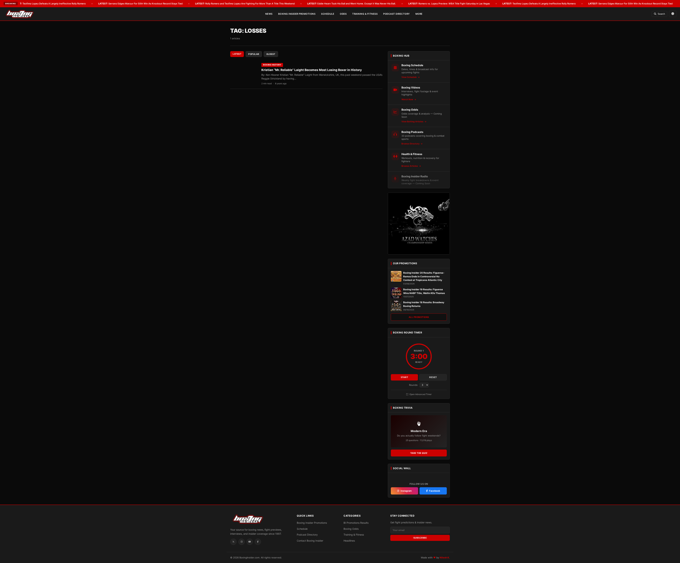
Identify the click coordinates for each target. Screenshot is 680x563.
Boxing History (272, 65)
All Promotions (419, 317)
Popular (253, 54)
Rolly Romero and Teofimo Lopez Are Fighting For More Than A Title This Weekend (245, 3)
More (419, 13)
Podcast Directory (396, 13)
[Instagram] (241, 542)
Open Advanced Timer (420, 394)
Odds (343, 13)
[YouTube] (249, 542)
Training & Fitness (365, 13)
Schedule (327, 13)
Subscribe (420, 538)
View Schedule (409, 77)
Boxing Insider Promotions (297, 13)
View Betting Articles (412, 121)
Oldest (270, 54)
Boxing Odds (351, 528)
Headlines (349, 540)
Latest (237, 54)
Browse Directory (410, 143)
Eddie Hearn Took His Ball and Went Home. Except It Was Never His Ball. (351, 3)
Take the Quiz (418, 453)
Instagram (406, 490)
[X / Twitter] (233, 542)
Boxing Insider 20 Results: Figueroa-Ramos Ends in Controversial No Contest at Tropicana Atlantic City (423, 276)
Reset (433, 377)
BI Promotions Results (356, 522)
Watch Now (407, 99)
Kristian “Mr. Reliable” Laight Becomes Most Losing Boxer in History (311, 70)
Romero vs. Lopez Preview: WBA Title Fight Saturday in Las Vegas (449, 3)
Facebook (434, 490)
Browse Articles (409, 166)
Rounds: (414, 385)
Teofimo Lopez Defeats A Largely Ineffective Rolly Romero (49, 3)
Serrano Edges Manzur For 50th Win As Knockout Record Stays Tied (140, 3)
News (269, 13)
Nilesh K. (445, 557)
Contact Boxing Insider (310, 540)
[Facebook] (258, 542)
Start (404, 377)
